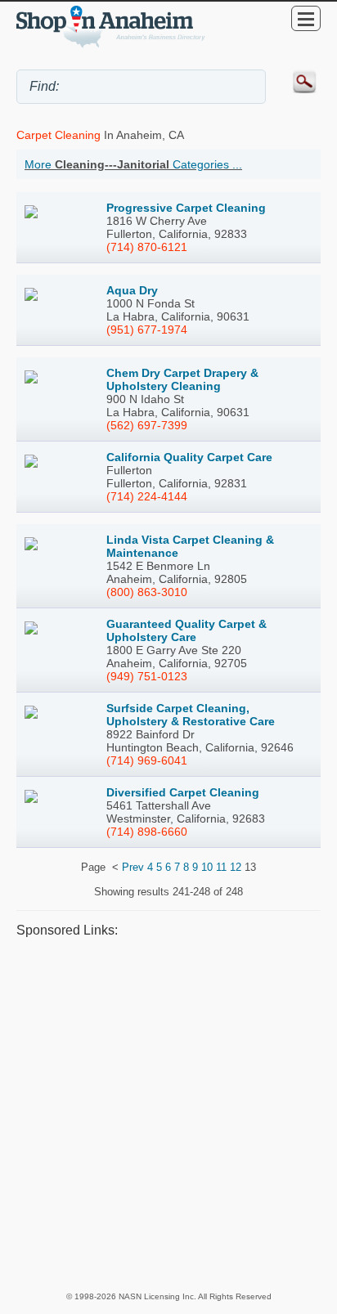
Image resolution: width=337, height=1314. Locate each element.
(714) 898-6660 (146, 831)
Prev (133, 867)
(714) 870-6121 (146, 246)
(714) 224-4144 (146, 496)
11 (221, 867)
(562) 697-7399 (146, 425)
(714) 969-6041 (146, 760)
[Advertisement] (168, 1113)
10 (207, 867)
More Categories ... (133, 164)
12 (235, 867)
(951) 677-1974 (146, 329)
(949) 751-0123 (146, 676)
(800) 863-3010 (146, 592)
